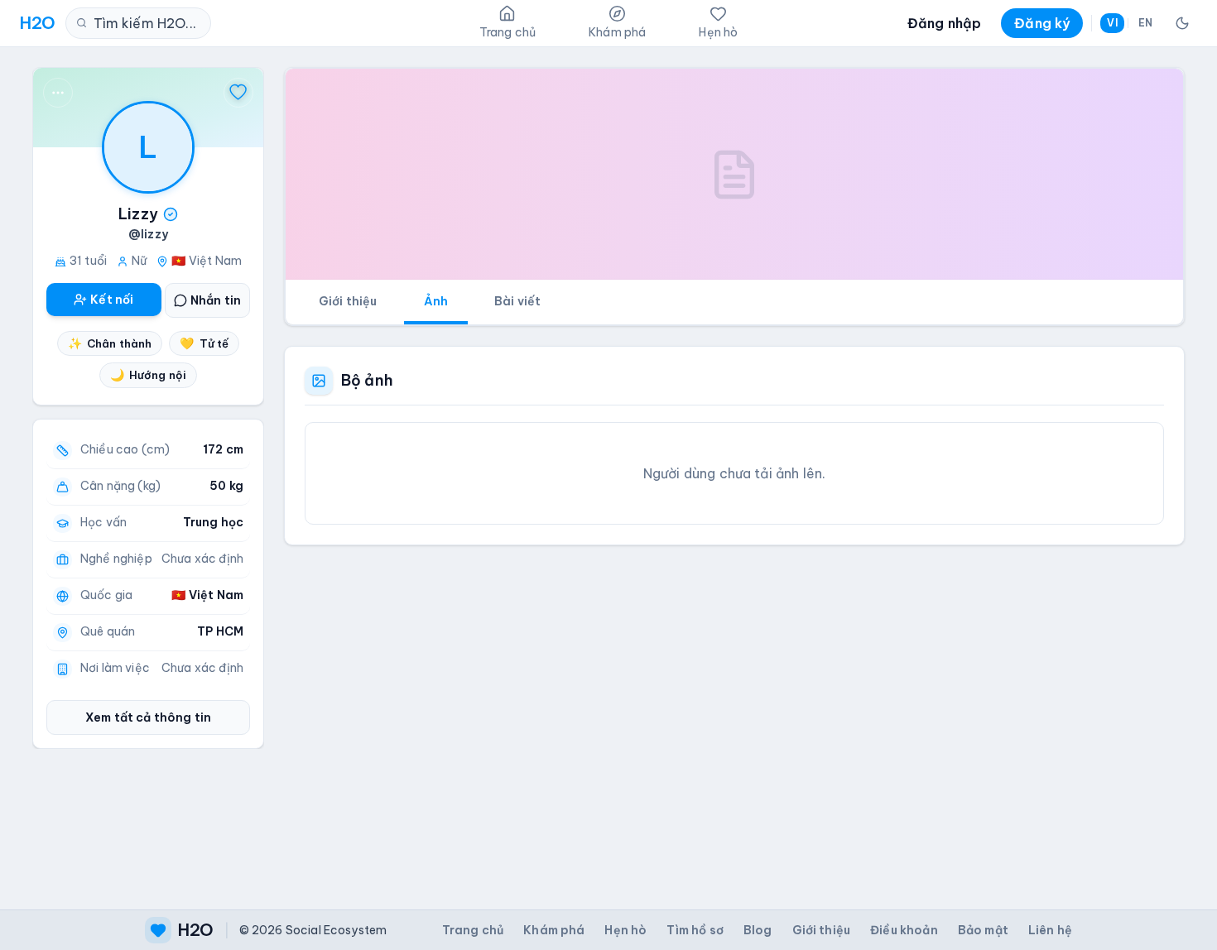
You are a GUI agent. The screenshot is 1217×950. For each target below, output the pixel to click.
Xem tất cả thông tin (148, 717)
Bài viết (517, 301)
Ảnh (436, 301)
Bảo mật (983, 930)
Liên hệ (1050, 930)
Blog (757, 930)
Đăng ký (1042, 23)
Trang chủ (472, 930)
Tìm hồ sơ (694, 930)
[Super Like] (238, 93)
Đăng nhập (944, 23)
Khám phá (553, 930)
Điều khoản (904, 930)
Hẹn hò (625, 930)
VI (1112, 23)
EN (1145, 23)
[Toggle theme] (1182, 23)
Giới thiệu (348, 301)
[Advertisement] (734, 714)
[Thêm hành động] (58, 93)
